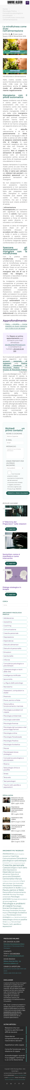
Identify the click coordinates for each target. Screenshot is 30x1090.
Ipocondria (8, 679)
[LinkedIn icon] (11, 1083)
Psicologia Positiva (11, 741)
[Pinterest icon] (19, 1083)
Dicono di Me (8, 1079)
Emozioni (7, 652)
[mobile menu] (27, 2)
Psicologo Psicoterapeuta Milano (14, 944)
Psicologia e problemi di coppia (13, 711)
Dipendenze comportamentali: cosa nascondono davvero (14, 1038)
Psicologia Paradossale (13, 737)
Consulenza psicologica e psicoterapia (14, 665)
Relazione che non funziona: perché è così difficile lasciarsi (14, 1030)
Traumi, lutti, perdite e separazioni (12, 786)
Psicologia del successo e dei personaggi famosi (15, 728)
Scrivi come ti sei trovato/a (18, 1079)
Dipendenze (8, 641)
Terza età (7, 777)
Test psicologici (10, 781)
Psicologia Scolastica (12, 744)
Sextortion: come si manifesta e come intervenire (11, 556)
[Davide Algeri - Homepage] (15, 2)
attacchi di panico (19, 854)
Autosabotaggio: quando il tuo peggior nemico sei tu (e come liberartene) (15, 1058)
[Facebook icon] (15, 1083)
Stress (6, 774)
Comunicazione (10, 629)
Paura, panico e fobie (12, 700)
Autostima (8, 622)
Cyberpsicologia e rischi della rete (13, 671)
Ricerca (6, 764)
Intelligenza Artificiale (12, 675)
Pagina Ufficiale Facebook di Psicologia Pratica (15, 365)
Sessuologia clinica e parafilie (12, 769)
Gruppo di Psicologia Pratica (15, 370)
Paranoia (7, 696)
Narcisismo (8, 687)
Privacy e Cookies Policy (20, 1075)
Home (5, 9)
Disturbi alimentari (11, 645)
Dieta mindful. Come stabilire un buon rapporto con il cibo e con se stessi (16, 326)
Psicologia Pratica (10, 11)
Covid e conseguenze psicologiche (17, 863)
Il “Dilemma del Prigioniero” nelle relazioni (14, 523)
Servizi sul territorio (21, 917)
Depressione (9, 637)
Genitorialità (8, 656)
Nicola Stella (11, 1077)
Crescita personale (11, 633)
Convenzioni (6, 863)
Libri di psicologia (18, 883)
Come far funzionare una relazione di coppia (15, 1050)
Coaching (7, 626)
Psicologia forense (11, 723)
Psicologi (13, 894)
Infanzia (7, 660)
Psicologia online (10, 733)
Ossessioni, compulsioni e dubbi (14, 692)
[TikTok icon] (23, 1083)
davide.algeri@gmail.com (15, 345)
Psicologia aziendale (12, 720)
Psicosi (6, 748)
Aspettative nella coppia (14, 1045)
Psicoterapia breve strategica (11, 753)
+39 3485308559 (15, 953)
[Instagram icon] (7, 1083)
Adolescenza (9, 618)
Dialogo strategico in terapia (12, 588)
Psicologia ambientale (12, 716)
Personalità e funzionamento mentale (13, 705)
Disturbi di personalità (12, 648)
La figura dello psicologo (13, 683)
